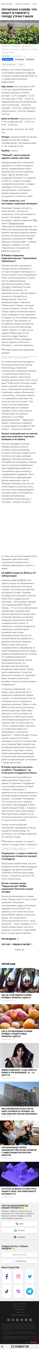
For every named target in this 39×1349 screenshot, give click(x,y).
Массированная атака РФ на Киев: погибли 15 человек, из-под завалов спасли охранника (19, 1111)
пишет (20, 905)
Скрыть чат (19, 950)
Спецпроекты (20, 1312)
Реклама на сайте (19, 1309)
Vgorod (31, 72)
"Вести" (11, 174)
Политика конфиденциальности (19, 1315)
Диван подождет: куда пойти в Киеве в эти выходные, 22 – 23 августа (19, 1072)
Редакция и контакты (19, 1306)
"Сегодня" (6, 287)
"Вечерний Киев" (16, 223)
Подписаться (21, 1261)
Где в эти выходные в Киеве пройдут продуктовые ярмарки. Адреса (17, 1034)
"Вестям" (32, 601)
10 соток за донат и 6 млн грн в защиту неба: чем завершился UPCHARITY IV (19, 1191)
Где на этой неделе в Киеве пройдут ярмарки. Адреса (17, 996)
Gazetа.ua (6, 459)
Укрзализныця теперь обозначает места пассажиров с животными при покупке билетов (19, 1151)
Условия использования (19, 1304)
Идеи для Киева (7, 4)
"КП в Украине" (20, 804)
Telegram (21, 1230)
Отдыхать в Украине (22, 4)
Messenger (21, 1237)
